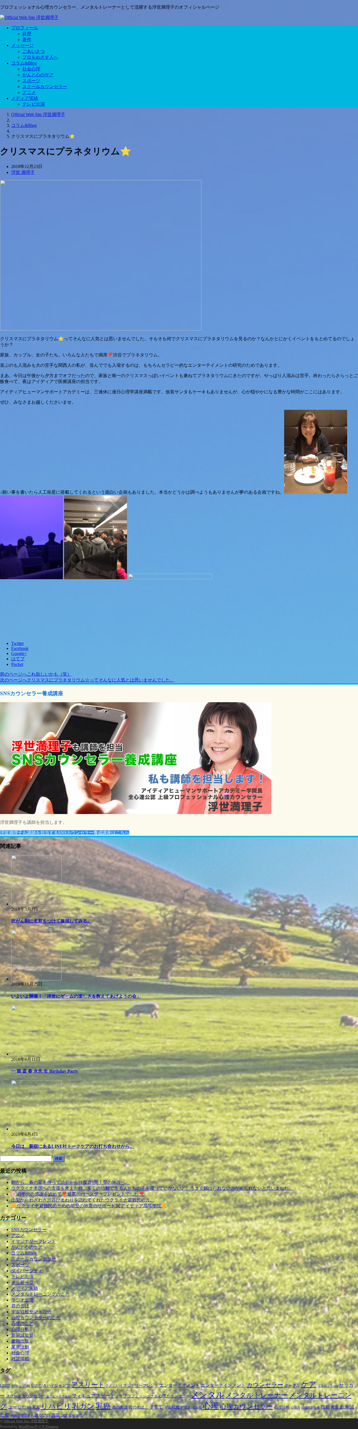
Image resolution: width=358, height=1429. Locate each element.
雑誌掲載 (20, 1358)
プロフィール (24, 27)
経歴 (26, 33)
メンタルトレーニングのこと (40, 1294)
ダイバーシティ (27, 1270)
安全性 (197, 1407)
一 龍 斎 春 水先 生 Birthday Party (44, 1071)
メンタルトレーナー (256, 1395)
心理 (211, 1405)
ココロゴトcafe (327, 1385)
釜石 (79, 1415)
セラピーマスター (58, 1396)
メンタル (207, 1394)
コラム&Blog (24, 63)
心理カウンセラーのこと (35, 1317)
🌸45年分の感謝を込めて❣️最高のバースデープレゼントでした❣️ (77, 1194)
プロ (119, 1396)
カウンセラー (265, 1384)
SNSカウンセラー (28, 1229)
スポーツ (31, 80)
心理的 (295, 1407)
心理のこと (22, 1323)
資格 (72, 1415)
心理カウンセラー (246, 1406)
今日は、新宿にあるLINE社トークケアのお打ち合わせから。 (72, 1146)
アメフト (112, 1385)
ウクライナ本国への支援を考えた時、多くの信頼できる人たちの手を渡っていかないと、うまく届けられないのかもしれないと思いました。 (152, 1188)
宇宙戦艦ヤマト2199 (31, 1311)
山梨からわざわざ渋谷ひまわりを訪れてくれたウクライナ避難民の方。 (82, 1200)
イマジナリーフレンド (33, 1241)
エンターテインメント (223, 1385)
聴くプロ (42, 1415)
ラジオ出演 (22, 1300)
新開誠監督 (22, 1335)
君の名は (20, 1305)
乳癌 (103, 1406)
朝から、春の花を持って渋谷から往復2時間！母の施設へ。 (70, 1182)
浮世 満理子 (23, 172)
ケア (308, 1384)
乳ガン (83, 1406)
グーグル (292, 1385)
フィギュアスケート (93, 1396)
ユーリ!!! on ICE (24, 1407)
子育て (156, 1407)
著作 (26, 39)
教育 (335, 1407)
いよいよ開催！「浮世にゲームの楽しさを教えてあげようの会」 (76, 996)
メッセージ (22, 45)
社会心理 (31, 69)
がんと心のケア (38, 74)
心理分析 (20, 1329)
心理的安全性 (310, 1407)
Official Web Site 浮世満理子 (26, 1421)
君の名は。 (138, 1407)
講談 (64, 1415)
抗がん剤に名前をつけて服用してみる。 (51, 921)
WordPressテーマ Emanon (38, 1426)
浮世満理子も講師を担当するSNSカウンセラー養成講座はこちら (64, 832)
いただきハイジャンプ (50, 1385)
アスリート (88, 1384)
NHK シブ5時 (20, 1385)
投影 (325, 1407)
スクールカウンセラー (44, 86)
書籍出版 (20, 1341)
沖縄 (14, 1415)
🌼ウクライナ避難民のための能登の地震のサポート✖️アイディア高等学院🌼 (89, 1205)
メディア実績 (24, 98)
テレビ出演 (33, 104)
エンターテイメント (179, 1385)
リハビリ (56, 1406)
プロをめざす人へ (40, 57)
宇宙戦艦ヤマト (177, 1407)
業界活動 (20, 1347)
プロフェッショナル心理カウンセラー (156, 1396)
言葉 (55, 1415)
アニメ (29, 92)
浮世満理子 (25, 1415)
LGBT (5, 1385)
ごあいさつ (33, 51)
